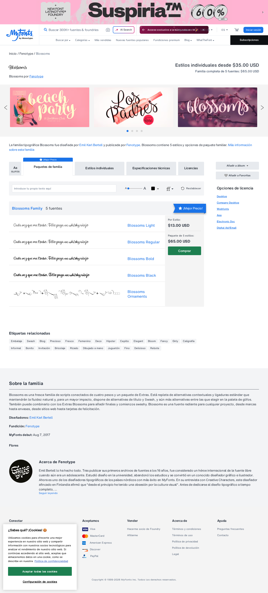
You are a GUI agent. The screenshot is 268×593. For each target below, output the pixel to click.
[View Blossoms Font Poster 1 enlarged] (49, 107)
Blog (187, 40)
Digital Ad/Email (226, 228)
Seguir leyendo (48, 493)
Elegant (138, 341)
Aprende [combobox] (183, 30)
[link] (45, 30)
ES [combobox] (223, 30)
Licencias (191, 168)
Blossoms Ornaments (137, 294)
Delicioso (140, 348)
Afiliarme (132, 535)
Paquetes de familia (48, 166)
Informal (16, 348)
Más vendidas (103, 40)
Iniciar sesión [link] (253, 29)
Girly (175, 341)
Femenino (84, 341)
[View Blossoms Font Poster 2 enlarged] (133, 107)
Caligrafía (188, 341)
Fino (127, 348)
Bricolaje (60, 348)
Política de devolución (185, 547)
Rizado (74, 348)
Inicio (13, 53)
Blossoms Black (142, 275)
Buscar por (62, 40)
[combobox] (88, 29)
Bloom (152, 341)
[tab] (127, 131)
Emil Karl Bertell (91, 145)
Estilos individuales (99, 168)
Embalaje (16, 341)
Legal (175, 554)
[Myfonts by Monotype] (19, 35)
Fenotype (26, 53)
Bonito (30, 348)
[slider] (134, 188)
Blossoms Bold (141, 258)
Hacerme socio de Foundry (143, 529)
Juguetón (114, 348)
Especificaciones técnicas (151, 168)
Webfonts (223, 209)
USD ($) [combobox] (205, 30)
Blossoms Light (141, 225)
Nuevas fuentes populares (132, 40)
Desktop (222, 196)
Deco (98, 341)
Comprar (184, 250)
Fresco (69, 341)
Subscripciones (249, 40)
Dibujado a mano (93, 348)
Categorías (81, 40)
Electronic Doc (226, 221)
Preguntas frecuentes (230, 529)
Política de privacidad (185, 541)
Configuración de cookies (40, 582)
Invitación (44, 348)
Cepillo (124, 341)
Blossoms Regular (144, 242)
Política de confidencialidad (51, 561)
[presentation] (5, 107)
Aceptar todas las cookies (39, 571)
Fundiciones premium (166, 40)
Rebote (154, 348)
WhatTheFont (204, 40)
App (219, 215)
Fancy (164, 341)
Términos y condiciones (186, 529)
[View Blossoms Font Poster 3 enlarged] (217, 107)
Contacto (223, 535)
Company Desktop (228, 203)
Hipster (110, 341)
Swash (31, 341)
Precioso (55, 341)
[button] (263, 12)
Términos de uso (182, 535)
